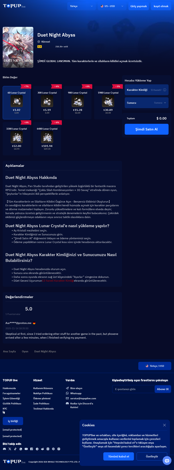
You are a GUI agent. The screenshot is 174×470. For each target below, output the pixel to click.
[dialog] (125, 443)
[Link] (14, 6)
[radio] (43, 47)
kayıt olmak (161, 6)
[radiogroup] (48, 47)
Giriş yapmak (138, 6)
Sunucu (131, 102)
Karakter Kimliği (137, 89)
